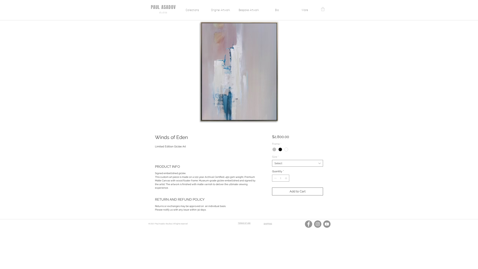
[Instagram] (317, 224)
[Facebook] (308, 224)
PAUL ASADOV (163, 7)
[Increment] (286, 178)
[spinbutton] (280, 178)
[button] (323, 9)
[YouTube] (326, 224)
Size (275, 156)
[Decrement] (275, 178)
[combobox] (297, 163)
